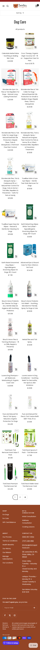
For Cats (6, 518)
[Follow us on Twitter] (9, 615)
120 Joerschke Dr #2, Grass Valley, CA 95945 (29, 554)
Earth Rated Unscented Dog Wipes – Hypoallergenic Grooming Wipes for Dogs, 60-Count (10, 267)
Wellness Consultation (27, 521)
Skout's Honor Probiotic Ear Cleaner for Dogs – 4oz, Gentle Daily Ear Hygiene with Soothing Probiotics (10, 306)
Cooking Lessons (28, 527)
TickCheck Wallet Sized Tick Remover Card (29, 485)
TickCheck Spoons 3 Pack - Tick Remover (29, 451)
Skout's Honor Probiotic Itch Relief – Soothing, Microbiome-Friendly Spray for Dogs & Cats (29, 304)
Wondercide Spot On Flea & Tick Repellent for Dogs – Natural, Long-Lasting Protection (10, 93)
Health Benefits (8, 545)
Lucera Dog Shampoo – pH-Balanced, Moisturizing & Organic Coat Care (10, 379)
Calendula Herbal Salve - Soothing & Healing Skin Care (10, 55)
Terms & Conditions (10, 541)
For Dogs (6, 514)
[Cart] (36, 6)
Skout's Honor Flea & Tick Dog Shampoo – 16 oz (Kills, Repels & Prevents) (10, 343)
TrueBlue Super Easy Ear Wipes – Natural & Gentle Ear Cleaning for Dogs (10, 227)
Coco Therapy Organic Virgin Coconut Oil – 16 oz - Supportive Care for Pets (30, 57)
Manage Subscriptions (7, 557)
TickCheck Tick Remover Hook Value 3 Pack (10, 452)
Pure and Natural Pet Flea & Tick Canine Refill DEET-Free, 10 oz (30, 416)
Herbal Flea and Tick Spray (29, 340)
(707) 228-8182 (28, 541)
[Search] (8, 6)
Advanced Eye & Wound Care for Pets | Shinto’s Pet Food (30, 264)
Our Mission (7, 552)
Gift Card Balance (9, 522)
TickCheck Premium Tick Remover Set (10, 485)
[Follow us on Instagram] (14, 615)
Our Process (7, 537)
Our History (7, 548)
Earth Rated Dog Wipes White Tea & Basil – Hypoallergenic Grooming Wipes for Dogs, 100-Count (29, 229)
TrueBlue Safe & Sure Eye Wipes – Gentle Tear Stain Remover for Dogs (29, 182)
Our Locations (8, 563)
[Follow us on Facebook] (5, 615)
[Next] (25, 497)
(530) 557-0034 (28, 537)
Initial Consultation (29, 516)
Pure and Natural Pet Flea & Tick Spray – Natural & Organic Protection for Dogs (10, 417)
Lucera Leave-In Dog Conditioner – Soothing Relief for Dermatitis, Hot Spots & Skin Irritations (29, 380)
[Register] (34, 607)
